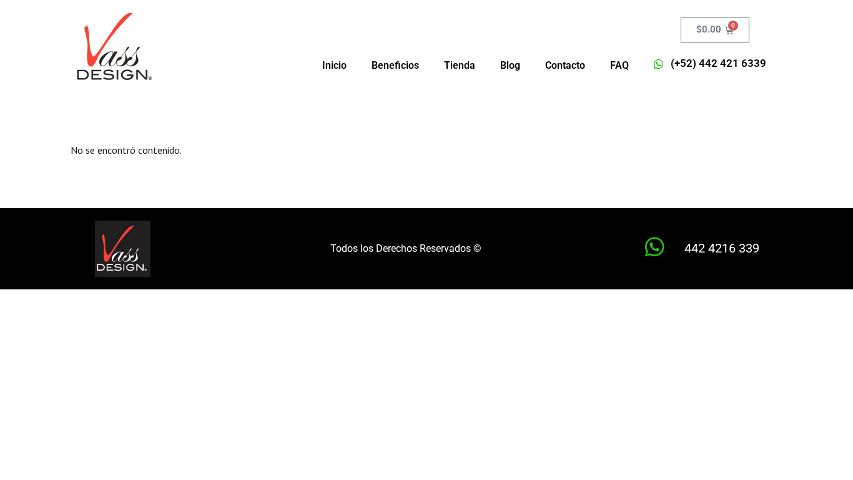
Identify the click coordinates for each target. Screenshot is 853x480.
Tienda (459, 65)
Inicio (334, 65)
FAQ (619, 65)
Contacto (565, 65)
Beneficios (395, 65)
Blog (510, 65)
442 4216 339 (721, 248)
